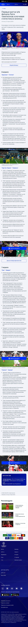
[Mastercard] (23, 535)
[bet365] (12, 538)
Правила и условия (5, 603)
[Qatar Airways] (21, 538)
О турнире (17, 557)
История (16, 554)
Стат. (2, 560)
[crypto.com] (7, 538)
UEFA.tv (2, 552)
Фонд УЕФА (3, 575)
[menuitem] (9, 4)
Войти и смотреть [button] (15, 248)
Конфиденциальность (5, 600)
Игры (2, 557)
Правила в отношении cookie (7, 605)
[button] (24, 4)
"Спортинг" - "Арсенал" (7, 370)
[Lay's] (14, 535)
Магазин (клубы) (18, 560)
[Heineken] (5, 535)
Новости (16, 552)
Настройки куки (4, 607)
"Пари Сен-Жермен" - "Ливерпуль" (10, 168)
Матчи (2, 549)
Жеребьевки (3, 554)
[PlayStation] (9, 535)
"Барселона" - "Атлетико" (8, 74)
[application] (14, 156)
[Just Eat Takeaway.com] (16, 538)
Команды (16, 549)
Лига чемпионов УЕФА (3, 4)
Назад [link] (4, 8)
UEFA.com (3, 572)
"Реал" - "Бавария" (6, 270)
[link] (8, 4)
